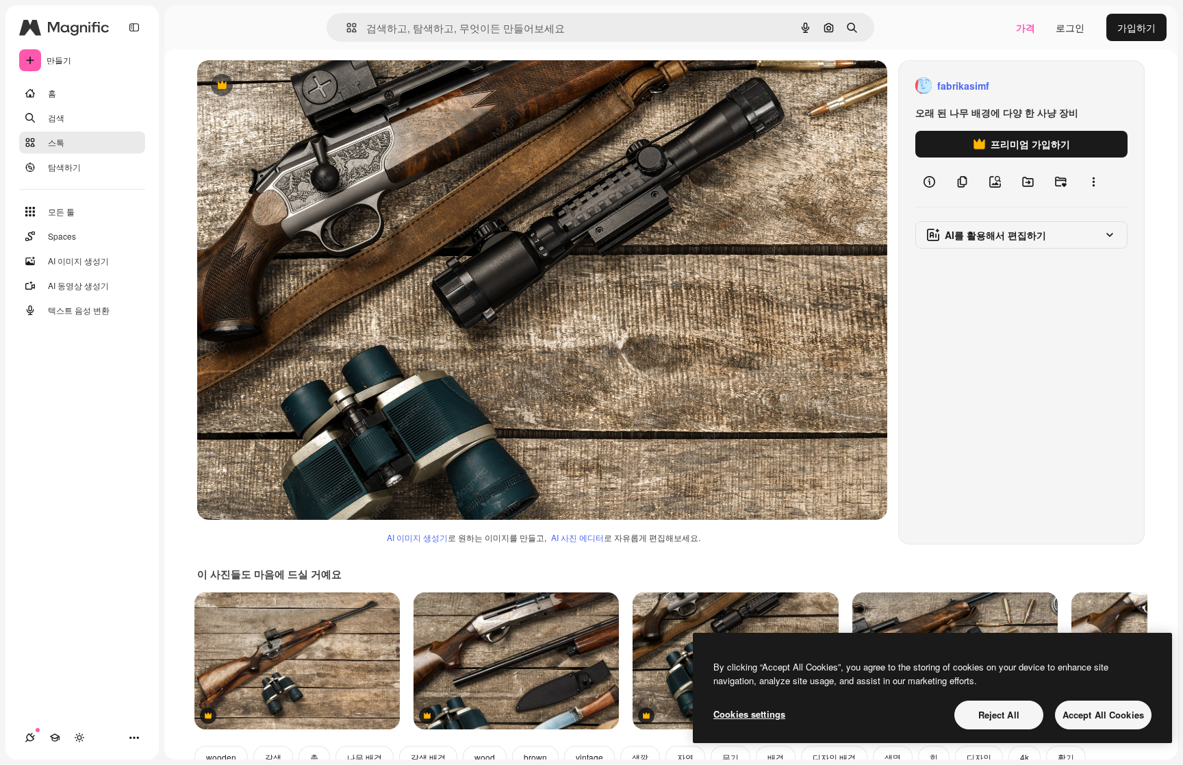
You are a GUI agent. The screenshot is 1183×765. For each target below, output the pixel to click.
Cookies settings (749, 713)
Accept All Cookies (1103, 714)
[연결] (30, 738)
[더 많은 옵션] (1093, 182)
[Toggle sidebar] (134, 27)
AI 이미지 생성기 (417, 537)
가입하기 (1136, 27)
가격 (1025, 27)
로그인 (1070, 27)
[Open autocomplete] (346, 28)
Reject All (998, 714)
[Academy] (55, 738)
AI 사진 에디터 (577, 537)
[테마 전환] (79, 738)
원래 (276, 86)
